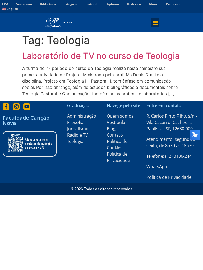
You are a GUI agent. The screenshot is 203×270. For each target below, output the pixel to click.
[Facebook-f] (6, 106)
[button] (155, 22)
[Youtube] (26, 106)
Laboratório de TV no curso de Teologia (101, 56)
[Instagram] (16, 106)
